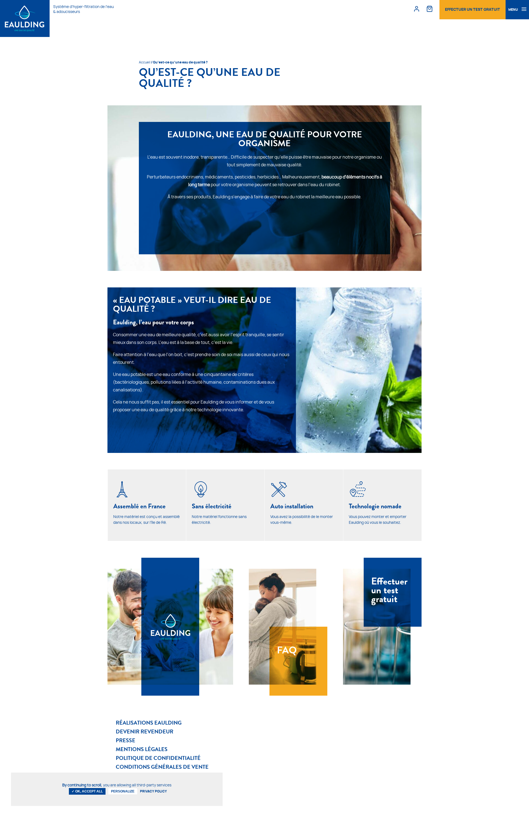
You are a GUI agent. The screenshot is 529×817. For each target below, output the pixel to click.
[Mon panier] (429, 8)
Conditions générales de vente (162, 767)
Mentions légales (142, 749)
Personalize (122, 791)
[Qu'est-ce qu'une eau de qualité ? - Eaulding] (25, 18)
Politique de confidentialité (158, 758)
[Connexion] (416, 8)
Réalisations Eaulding (149, 723)
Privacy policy (153, 791)
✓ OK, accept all (87, 791)
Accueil (144, 62)
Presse (125, 740)
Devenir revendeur (144, 731)
